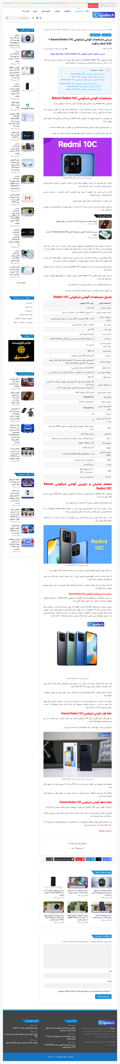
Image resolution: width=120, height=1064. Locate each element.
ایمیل (109, 981)
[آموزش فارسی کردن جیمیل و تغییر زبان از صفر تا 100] (27, 198)
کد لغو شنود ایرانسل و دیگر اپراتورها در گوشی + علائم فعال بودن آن (14, 414)
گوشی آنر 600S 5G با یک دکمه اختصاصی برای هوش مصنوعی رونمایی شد (14, 72)
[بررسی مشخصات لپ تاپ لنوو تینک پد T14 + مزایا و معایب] (77, 882)
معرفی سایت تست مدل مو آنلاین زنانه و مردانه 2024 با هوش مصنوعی (14, 453)
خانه (87, 11)
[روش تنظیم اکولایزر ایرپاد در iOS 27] (27, 135)
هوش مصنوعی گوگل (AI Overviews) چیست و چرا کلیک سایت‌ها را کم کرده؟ (14, 120)
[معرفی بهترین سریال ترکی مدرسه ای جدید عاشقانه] (27, 382)
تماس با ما (25, 11)
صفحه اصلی (106, 30)
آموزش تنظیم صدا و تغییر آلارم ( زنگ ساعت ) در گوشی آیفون (76, 221)
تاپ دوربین (28, 307)
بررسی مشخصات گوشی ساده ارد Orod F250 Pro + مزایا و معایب (54, 892)
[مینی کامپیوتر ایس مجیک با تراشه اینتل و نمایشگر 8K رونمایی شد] (27, 163)
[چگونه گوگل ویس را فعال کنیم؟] (27, 105)
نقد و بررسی (79, 11)
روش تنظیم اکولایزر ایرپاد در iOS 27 (14, 135)
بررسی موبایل (95, 35)
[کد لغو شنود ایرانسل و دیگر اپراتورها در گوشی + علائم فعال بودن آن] (27, 412)
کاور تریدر (29, 303)
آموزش (57, 11)
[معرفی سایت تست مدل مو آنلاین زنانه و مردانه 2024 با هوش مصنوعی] (27, 452)
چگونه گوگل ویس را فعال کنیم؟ (15, 105)
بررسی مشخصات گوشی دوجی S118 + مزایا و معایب (102, 916)
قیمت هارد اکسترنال (25, 315)
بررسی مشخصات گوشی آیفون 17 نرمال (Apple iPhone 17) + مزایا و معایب (77, 917)
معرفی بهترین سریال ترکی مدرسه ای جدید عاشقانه (14, 383)
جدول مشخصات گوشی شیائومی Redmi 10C (88, 77)
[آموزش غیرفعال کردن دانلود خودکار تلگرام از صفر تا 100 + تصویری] (27, 542)
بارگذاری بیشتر (21, 283)
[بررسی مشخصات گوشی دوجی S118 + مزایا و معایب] (101, 907)
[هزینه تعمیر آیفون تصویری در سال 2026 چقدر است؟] (27, 529)
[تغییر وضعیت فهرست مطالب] (106, 71)
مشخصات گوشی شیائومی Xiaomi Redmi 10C (88, 74)
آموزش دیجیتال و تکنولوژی (23, 318)
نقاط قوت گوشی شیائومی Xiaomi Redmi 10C (84, 86)
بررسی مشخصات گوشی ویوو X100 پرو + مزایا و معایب (14, 256)
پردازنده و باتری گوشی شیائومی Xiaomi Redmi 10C (79, 83)
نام (110, 971)
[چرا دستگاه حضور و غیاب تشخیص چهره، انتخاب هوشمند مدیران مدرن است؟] (27, 494)
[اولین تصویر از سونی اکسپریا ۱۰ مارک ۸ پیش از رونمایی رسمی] (27, 270)
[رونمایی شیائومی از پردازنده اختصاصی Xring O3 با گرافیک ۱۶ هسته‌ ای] (27, 233)
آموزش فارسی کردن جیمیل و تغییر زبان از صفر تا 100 (14, 198)
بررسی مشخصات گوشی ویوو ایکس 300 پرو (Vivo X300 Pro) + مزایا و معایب (54, 917)
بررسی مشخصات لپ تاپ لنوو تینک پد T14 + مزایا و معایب (78, 891)
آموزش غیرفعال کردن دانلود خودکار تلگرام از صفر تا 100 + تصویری (14, 544)
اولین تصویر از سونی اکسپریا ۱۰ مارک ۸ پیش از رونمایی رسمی (14, 271)
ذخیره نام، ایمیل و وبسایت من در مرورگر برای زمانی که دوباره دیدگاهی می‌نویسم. (84, 991)
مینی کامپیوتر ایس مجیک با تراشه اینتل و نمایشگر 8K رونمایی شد (14, 165)
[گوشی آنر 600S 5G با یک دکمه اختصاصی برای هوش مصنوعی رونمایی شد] (27, 71)
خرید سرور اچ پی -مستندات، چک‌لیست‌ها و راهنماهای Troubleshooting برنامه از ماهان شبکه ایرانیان (14, 434)
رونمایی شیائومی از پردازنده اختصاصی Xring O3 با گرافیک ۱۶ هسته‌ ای (14, 237)
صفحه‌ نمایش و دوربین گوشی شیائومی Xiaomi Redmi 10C (83, 79)
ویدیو (35, 11)
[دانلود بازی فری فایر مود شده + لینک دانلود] (27, 482)
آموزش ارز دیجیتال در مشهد (23, 322)
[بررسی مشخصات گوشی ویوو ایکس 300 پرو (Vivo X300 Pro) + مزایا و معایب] (53, 907)
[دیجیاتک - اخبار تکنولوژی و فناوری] (103, 14)
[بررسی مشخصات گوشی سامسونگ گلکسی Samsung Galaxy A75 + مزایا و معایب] (105, 235)
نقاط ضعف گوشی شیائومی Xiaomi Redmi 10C (83, 89)
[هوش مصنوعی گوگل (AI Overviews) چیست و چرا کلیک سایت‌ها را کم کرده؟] (27, 117)
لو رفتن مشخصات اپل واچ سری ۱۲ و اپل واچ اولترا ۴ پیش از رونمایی (102, 892)
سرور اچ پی (28, 311)
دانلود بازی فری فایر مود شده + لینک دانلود (14, 482)
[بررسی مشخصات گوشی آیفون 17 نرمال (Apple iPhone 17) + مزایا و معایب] (77, 907)
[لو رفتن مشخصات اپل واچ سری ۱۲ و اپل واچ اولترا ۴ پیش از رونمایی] (101, 882)
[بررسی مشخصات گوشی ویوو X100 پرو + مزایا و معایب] (27, 254)
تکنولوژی (67, 11)
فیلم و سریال (46, 11)
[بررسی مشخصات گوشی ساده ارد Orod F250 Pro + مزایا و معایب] (53, 882)
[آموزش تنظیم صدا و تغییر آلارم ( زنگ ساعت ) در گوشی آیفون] (105, 224)
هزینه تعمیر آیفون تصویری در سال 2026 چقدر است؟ (14, 529)
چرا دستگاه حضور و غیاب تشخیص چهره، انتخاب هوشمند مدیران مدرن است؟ (14, 497)
